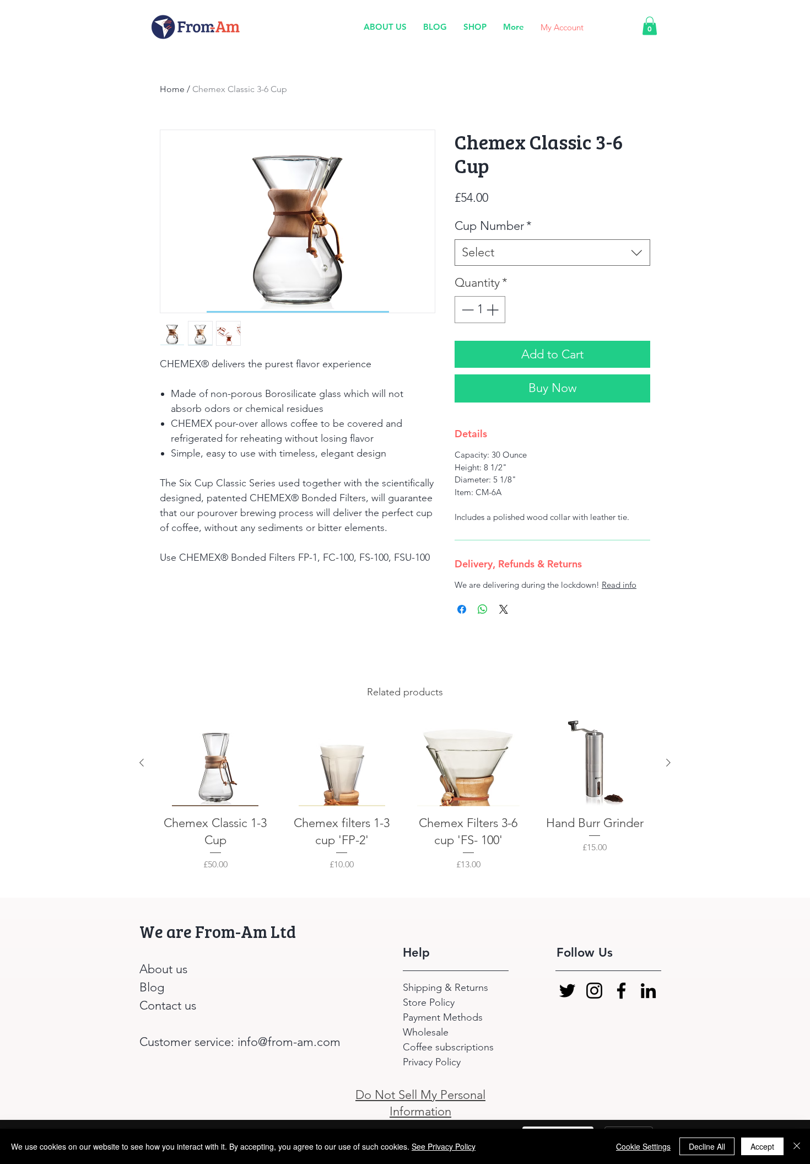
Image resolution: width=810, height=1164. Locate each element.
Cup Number (493, 225)
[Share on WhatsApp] (482, 609)
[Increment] (493, 310)
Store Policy (429, 1002)
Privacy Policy (432, 1062)
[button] (649, 26)
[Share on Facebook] (461, 609)
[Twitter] (567, 990)
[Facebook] (621, 990)
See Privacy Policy (444, 1146)
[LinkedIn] (648, 990)
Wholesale (426, 1032)
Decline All (707, 1146)
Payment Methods (444, 1017)
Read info (619, 585)
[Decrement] (466, 310)
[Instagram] (594, 990)
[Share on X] (503, 609)
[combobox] (552, 252)
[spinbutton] (480, 310)
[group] (405, 803)
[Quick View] (215, 763)
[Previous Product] (141, 762)
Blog (151, 987)
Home (172, 89)
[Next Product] (668, 762)
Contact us (167, 1005)
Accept (762, 1146)
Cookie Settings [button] (643, 1146)
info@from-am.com (289, 1041)
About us (163, 969)
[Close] (796, 1146)
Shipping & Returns (447, 987)
